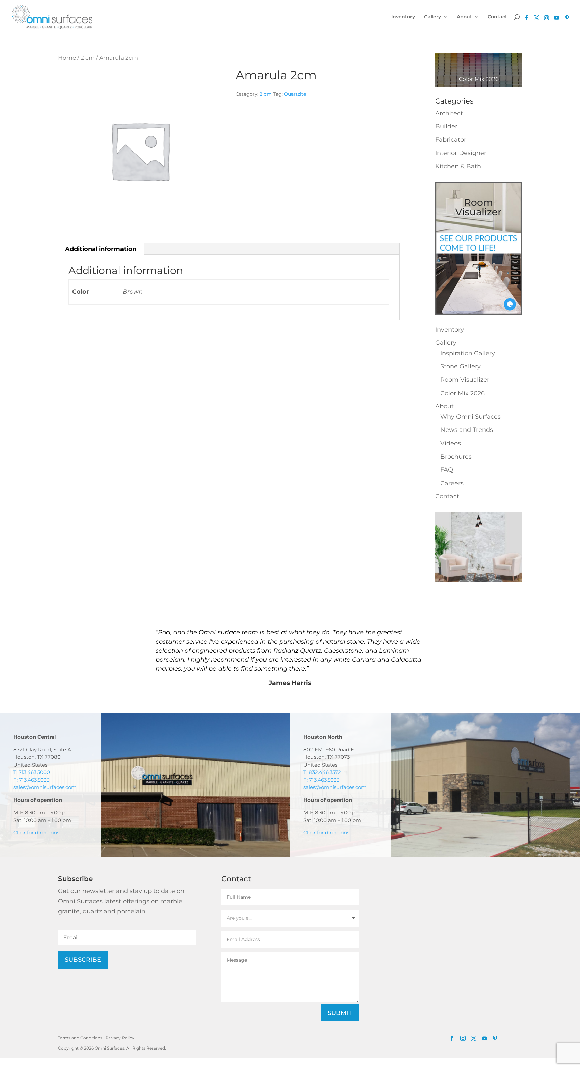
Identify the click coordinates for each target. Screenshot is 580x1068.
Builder (446, 126)
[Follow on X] (473, 1038)
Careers (452, 483)
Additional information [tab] (100, 249)
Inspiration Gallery (467, 353)
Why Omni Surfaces (470, 416)
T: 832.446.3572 (322, 772)
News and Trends (466, 430)
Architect (449, 113)
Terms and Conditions (80, 1037)
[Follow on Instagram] (462, 1038)
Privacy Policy (120, 1037)
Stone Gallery (460, 366)
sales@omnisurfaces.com (45, 787)
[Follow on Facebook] (452, 1038)
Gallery (432, 17)
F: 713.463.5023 (31, 780)
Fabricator (450, 139)
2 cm (88, 57)
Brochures (456, 456)
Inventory (403, 17)
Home (67, 57)
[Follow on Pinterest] (566, 18)
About (464, 17)
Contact (497, 17)
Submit (340, 1013)
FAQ (446, 470)
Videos (450, 443)
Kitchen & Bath (458, 166)
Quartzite (295, 94)
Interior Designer (460, 153)
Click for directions (36, 832)
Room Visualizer (464, 379)
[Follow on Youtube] (556, 18)
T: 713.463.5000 (31, 772)
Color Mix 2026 (462, 393)
